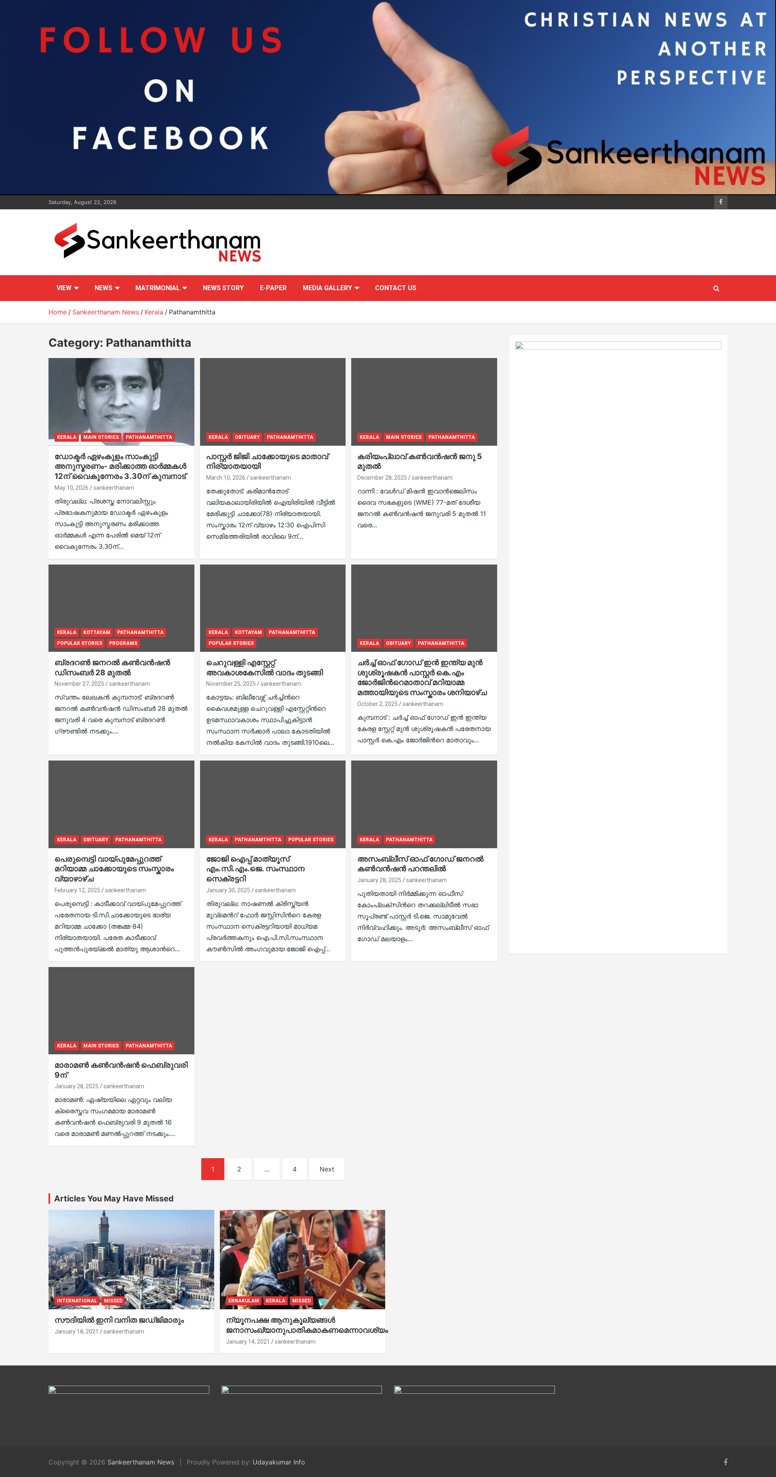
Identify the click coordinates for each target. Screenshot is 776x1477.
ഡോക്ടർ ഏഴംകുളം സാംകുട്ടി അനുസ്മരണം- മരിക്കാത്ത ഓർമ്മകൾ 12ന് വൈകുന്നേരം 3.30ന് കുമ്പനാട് (120, 466)
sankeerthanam (113, 488)
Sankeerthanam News (141, 1462)
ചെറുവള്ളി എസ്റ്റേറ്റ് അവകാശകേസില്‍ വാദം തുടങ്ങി (264, 667)
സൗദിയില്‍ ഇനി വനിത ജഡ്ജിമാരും (119, 1320)
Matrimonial (157, 288)
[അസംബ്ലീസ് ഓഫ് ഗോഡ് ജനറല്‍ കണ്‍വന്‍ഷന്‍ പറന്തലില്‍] (424, 805)
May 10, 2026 (72, 488)
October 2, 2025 (377, 704)
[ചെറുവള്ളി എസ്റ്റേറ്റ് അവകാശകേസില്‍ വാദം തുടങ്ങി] (273, 608)
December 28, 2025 (382, 477)
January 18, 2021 (77, 1331)
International (77, 1301)
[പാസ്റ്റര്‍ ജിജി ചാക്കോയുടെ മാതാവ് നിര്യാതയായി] (273, 402)
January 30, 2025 (228, 890)
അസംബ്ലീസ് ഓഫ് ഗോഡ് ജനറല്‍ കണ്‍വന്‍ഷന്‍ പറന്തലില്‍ (420, 864)
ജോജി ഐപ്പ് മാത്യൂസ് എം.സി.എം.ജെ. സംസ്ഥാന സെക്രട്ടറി (255, 868)
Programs (123, 643)
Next (327, 1169)
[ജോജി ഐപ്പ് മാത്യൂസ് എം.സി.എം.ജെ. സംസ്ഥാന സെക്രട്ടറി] (273, 805)
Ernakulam (243, 1301)
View (64, 288)
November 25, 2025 (231, 684)
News (103, 288)
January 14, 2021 (248, 1341)
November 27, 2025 (79, 684)
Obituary (247, 437)
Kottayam (96, 632)
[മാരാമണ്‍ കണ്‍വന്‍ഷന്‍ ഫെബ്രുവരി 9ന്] (121, 1011)
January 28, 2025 (379, 880)
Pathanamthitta (149, 437)
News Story (223, 288)
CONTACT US (395, 288)
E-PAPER (273, 288)
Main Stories (101, 437)
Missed (113, 1301)
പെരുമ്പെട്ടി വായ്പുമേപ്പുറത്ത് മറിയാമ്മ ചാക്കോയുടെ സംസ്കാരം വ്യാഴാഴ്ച (114, 868)
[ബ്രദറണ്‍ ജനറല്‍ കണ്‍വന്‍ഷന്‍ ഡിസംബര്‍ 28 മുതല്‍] (121, 608)
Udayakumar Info (279, 1462)
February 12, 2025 (77, 890)
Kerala (66, 437)
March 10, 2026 (225, 477)
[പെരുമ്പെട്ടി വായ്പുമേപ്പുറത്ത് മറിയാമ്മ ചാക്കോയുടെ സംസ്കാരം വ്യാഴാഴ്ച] (121, 805)
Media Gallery (327, 288)
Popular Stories (79, 643)
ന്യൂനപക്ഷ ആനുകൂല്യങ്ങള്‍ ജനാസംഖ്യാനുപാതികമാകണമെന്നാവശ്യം (307, 1325)
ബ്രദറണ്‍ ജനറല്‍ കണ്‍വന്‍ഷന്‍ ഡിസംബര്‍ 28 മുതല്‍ (112, 667)
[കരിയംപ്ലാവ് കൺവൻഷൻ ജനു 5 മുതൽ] (424, 402)
